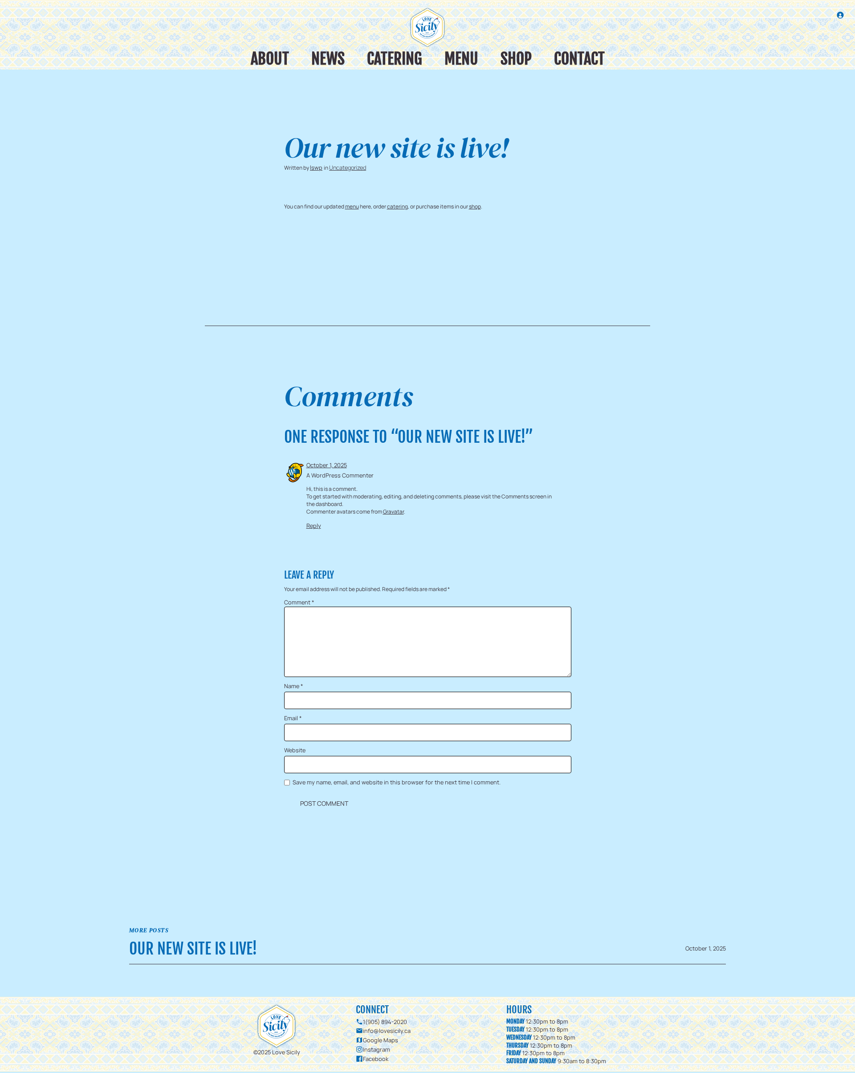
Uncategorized (347, 167)
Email (293, 718)
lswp (316, 167)
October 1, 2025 (326, 465)
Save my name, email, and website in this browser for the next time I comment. (397, 782)
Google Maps (380, 1040)
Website (294, 750)
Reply (313, 526)
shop (475, 206)
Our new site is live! (193, 949)
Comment (299, 602)
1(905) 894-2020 (385, 1022)
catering (397, 206)
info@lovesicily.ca (387, 1031)
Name (293, 686)
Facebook (375, 1059)
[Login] (840, 15)
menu (352, 206)
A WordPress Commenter (340, 475)
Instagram (376, 1049)
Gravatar (393, 511)
